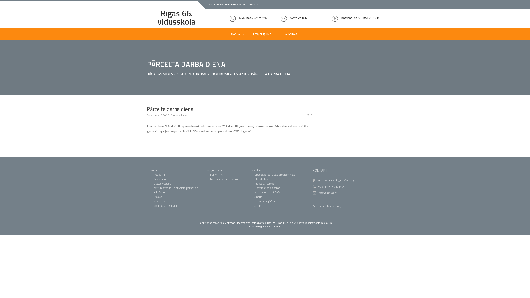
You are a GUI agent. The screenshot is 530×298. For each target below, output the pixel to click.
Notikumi (197, 74)
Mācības (291, 34)
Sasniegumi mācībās (267, 192)
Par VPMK (216, 174)
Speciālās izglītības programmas (274, 174)
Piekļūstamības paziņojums (330, 206)
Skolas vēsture (162, 183)
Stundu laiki (261, 179)
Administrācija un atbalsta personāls (175, 188)
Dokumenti (160, 179)
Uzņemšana (262, 34)
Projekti (158, 196)
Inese (184, 115)
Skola (235, 34)
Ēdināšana (159, 192)
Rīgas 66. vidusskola (176, 17)
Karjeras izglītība (264, 201)
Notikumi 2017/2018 (228, 74)
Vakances (159, 201)
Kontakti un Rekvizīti (165, 205)
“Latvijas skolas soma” (267, 188)
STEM (257, 205)
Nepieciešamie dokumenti (226, 179)
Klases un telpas (264, 183)
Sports (258, 196)
